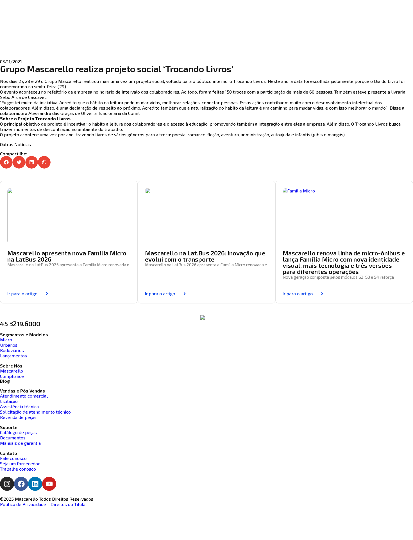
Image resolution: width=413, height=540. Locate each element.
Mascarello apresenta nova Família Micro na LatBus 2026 (66, 256)
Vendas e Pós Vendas (22, 390)
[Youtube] (49, 484)
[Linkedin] (35, 484)
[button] (6, 162)
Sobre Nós (11, 365)
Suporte (8, 427)
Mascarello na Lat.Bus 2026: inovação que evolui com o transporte (205, 256)
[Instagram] (7, 484)
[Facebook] (21, 484)
